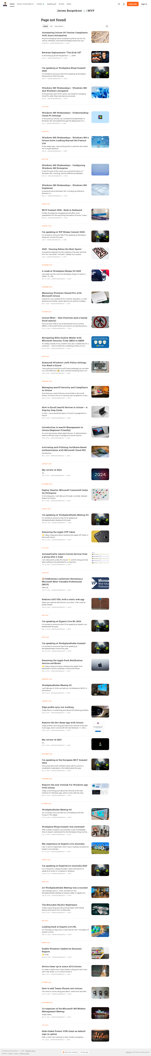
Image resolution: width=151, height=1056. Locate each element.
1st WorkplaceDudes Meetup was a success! (65, 887)
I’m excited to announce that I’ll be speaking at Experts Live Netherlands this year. (64, 625)
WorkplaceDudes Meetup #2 (57, 809)
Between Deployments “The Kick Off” (61, 52)
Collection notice (24, 1053)
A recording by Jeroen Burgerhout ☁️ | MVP (59, 55)
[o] (100, 57)
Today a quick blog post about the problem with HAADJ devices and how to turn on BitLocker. (63, 909)
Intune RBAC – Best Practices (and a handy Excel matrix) (64, 319)
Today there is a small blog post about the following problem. (65, 710)
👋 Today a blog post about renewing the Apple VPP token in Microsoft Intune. (65, 536)
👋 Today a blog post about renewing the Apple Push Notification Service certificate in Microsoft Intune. (62, 667)
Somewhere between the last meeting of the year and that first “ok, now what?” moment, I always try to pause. (64, 253)
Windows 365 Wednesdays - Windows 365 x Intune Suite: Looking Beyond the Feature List (65, 140)
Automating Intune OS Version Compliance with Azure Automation (65, 34)
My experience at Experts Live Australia (63, 843)
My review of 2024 (52, 469)
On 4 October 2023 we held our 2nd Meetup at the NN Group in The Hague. (63, 813)
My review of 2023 (51, 739)
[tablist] (53, 26)
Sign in (144, 4)
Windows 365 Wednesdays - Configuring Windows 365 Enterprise (63, 166)
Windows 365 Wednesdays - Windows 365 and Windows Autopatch (64, 89)
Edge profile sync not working (58, 707)
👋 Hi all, (45, 954)
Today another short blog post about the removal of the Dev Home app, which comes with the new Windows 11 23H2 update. (65, 726)
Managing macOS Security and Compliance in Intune (65, 389)
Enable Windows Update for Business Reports (62, 950)
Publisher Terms (30, 1051)
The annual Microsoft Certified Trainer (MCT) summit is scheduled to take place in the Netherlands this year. (63, 767)
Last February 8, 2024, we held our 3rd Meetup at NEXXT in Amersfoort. (64, 689)
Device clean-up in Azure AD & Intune (61, 966)
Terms (16, 1053)
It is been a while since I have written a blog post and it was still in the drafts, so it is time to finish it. (64, 970)
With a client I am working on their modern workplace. (63, 1037)
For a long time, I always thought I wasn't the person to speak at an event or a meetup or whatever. (63, 870)
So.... (44, 473)
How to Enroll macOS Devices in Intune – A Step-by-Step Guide (65, 409)
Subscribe (133, 4)
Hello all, (45, 587)
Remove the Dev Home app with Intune (62, 722)
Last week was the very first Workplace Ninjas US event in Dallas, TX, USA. (64, 275)
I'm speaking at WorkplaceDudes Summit (64, 643)
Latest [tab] (45, 26)
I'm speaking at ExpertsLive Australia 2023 (64, 865)
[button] (12, 4)
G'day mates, (47, 1014)
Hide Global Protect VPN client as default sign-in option (63, 1032)
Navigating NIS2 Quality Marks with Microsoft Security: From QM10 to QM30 (63, 339)
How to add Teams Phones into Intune (62, 988)
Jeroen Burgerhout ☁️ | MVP (60, 43)
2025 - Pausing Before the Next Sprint (61, 249)
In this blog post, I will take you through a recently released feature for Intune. (64, 497)
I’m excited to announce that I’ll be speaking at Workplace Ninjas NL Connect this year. (64, 236)
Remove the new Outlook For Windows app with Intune (65, 786)
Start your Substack (71, 1052)
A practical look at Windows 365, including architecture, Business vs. (63, 192)
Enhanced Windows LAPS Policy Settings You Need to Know (64, 364)
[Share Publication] (124, 4)
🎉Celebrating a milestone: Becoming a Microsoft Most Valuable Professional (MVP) (62, 581)
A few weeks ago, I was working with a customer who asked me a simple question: (65, 147)
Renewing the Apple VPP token (58, 532)
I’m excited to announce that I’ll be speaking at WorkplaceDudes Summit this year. (59, 647)
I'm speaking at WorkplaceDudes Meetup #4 (65, 514)
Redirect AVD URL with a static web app (63, 599)
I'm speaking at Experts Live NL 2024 (61, 621)
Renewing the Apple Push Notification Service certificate (62, 662)
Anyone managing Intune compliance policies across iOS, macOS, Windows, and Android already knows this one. (64, 39)
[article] (75, 39)
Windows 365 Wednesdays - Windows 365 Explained (64, 186)
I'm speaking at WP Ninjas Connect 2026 (63, 232)
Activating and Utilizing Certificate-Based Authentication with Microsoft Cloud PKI (64, 448)
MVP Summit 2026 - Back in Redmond (62, 210)
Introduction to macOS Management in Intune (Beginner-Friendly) (62, 428)
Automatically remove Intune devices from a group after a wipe (64, 555)
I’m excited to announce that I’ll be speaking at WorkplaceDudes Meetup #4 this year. (59, 519)
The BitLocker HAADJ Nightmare (59, 904)
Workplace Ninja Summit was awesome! (63, 826)
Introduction (46, 453)
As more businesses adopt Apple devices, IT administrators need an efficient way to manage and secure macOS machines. (64, 434)
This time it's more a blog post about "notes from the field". (64, 991)
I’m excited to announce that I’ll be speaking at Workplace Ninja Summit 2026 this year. (64, 75)
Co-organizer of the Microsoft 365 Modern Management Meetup (64, 1010)
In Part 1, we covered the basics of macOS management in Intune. (64, 414)
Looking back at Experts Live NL (59, 926)
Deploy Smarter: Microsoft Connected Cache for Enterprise (65, 491)
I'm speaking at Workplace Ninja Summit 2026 (64, 69)
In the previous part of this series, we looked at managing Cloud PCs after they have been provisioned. (64, 95)
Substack (128, 1052)
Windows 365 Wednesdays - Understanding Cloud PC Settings (65, 114)
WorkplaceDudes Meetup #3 (57, 685)
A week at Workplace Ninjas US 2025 (61, 271)
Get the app (84, 1052)
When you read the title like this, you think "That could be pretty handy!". (63, 603)
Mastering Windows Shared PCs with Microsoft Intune (62, 294)
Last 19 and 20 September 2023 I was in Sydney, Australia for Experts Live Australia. (65, 848)
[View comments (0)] (58, 61)
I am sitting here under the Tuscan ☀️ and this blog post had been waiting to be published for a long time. (65, 561)
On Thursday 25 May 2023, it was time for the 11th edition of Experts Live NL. (65, 931)
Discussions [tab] (59, 26)
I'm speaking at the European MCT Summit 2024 (64, 761)
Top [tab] (51, 26)
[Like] (43, 61)
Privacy (11, 1053)
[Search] (119, 4)
